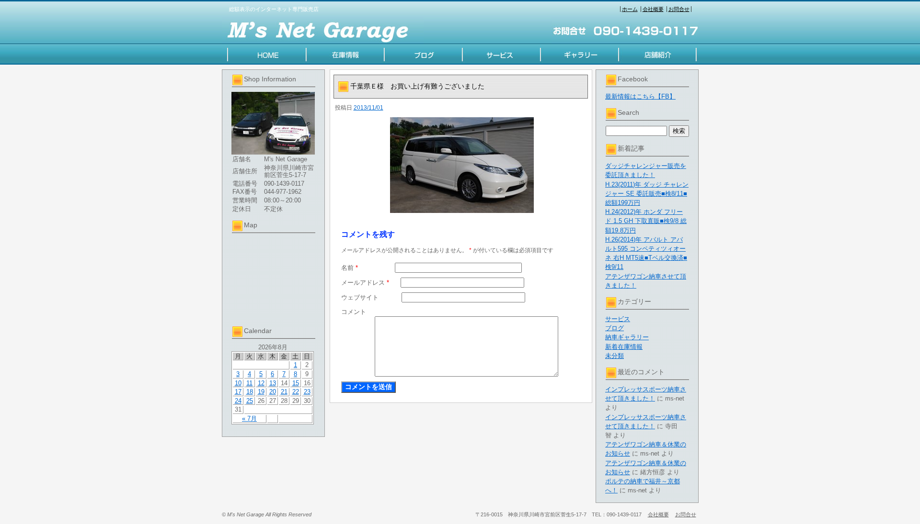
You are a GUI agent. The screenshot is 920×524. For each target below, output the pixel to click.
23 (307, 391)
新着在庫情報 (624, 346)
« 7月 (249, 418)
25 (249, 400)
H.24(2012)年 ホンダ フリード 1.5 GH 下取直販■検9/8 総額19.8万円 (646, 221)
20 (272, 391)
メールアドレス (365, 282)
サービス (617, 319)
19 (261, 391)
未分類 (614, 355)
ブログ (614, 328)
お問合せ (679, 9)
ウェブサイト (360, 297)
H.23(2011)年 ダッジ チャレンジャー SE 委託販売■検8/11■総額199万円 (647, 193)
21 (284, 391)
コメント (353, 311)
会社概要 (653, 9)
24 (238, 400)
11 (249, 383)
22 (295, 391)
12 (261, 383)
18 (249, 391)
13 (272, 383)
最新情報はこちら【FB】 (640, 96)
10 (238, 383)
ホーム (630, 9)
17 (238, 391)
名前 (349, 267)
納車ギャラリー (627, 337)
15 (295, 383)
